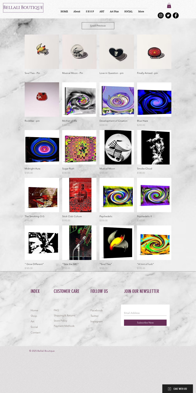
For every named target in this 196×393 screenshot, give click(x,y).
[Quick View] (42, 52)
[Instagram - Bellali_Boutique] (161, 15)
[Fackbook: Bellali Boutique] (176, 15)
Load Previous (98, 25)
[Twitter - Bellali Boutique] (168, 15)
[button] (169, 5)
